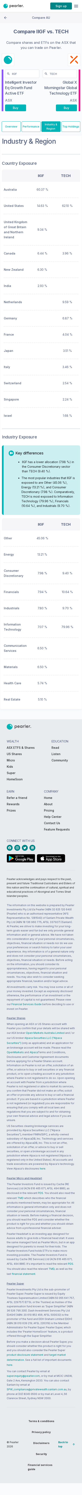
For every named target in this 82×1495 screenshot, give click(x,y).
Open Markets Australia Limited (45, 1032)
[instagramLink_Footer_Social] (18, 848)
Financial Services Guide (26, 1004)
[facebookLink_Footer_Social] (10, 848)
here (42, 1168)
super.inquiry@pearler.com (23, 1375)
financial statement (23, 1273)
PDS (40, 1193)
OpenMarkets (15, 1052)
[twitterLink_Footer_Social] (25, 848)
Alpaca (34, 1052)
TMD (20, 1198)
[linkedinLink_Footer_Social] (33, 848)
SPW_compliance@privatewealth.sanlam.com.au (37, 1389)
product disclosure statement (25, 1354)
